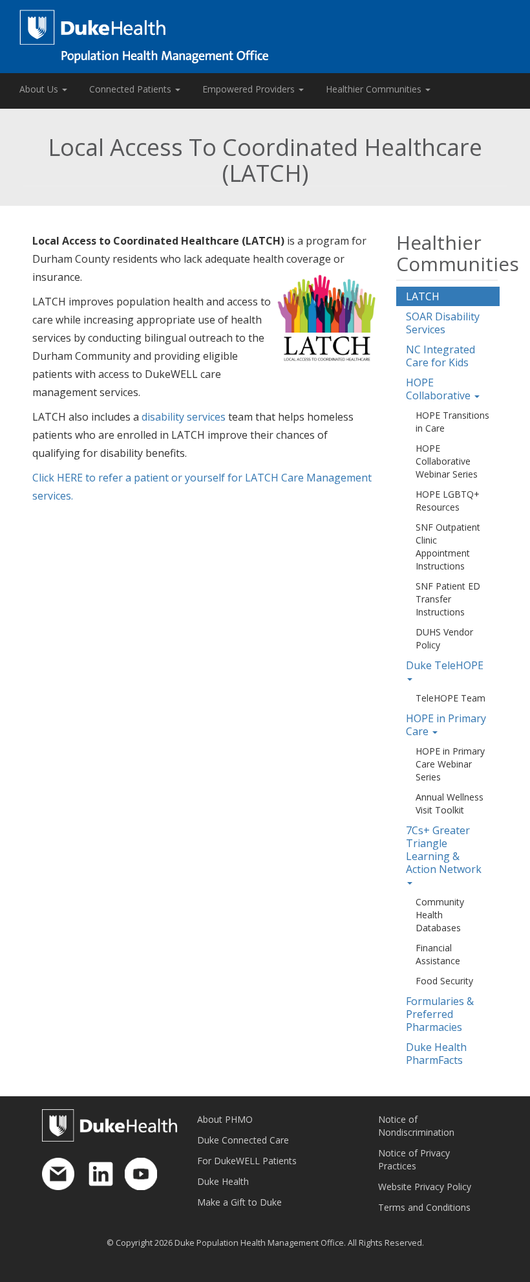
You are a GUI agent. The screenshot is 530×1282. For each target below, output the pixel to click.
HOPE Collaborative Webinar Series (447, 461)
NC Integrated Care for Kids (440, 356)
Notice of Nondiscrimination (416, 1125)
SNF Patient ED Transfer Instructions (448, 599)
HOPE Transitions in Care (452, 421)
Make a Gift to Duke (239, 1202)
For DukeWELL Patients (247, 1161)
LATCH (423, 296)
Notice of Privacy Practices (414, 1159)
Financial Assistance (438, 954)
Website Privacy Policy (424, 1186)
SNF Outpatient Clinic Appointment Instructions (448, 546)
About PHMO (225, 1119)
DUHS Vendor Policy (444, 638)
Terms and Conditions (424, 1207)
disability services (184, 417)
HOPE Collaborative (439, 389)
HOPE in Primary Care (446, 724)
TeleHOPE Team (450, 698)
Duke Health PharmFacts (436, 1053)
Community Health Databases (440, 915)
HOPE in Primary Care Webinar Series (450, 764)
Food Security (444, 981)
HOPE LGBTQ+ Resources (448, 500)
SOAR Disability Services (443, 323)
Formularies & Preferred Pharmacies (440, 1014)
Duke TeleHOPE (444, 665)
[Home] (265, 36)
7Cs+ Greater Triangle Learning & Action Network (444, 849)
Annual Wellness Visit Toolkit (449, 803)
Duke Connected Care (243, 1140)
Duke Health (223, 1181)
